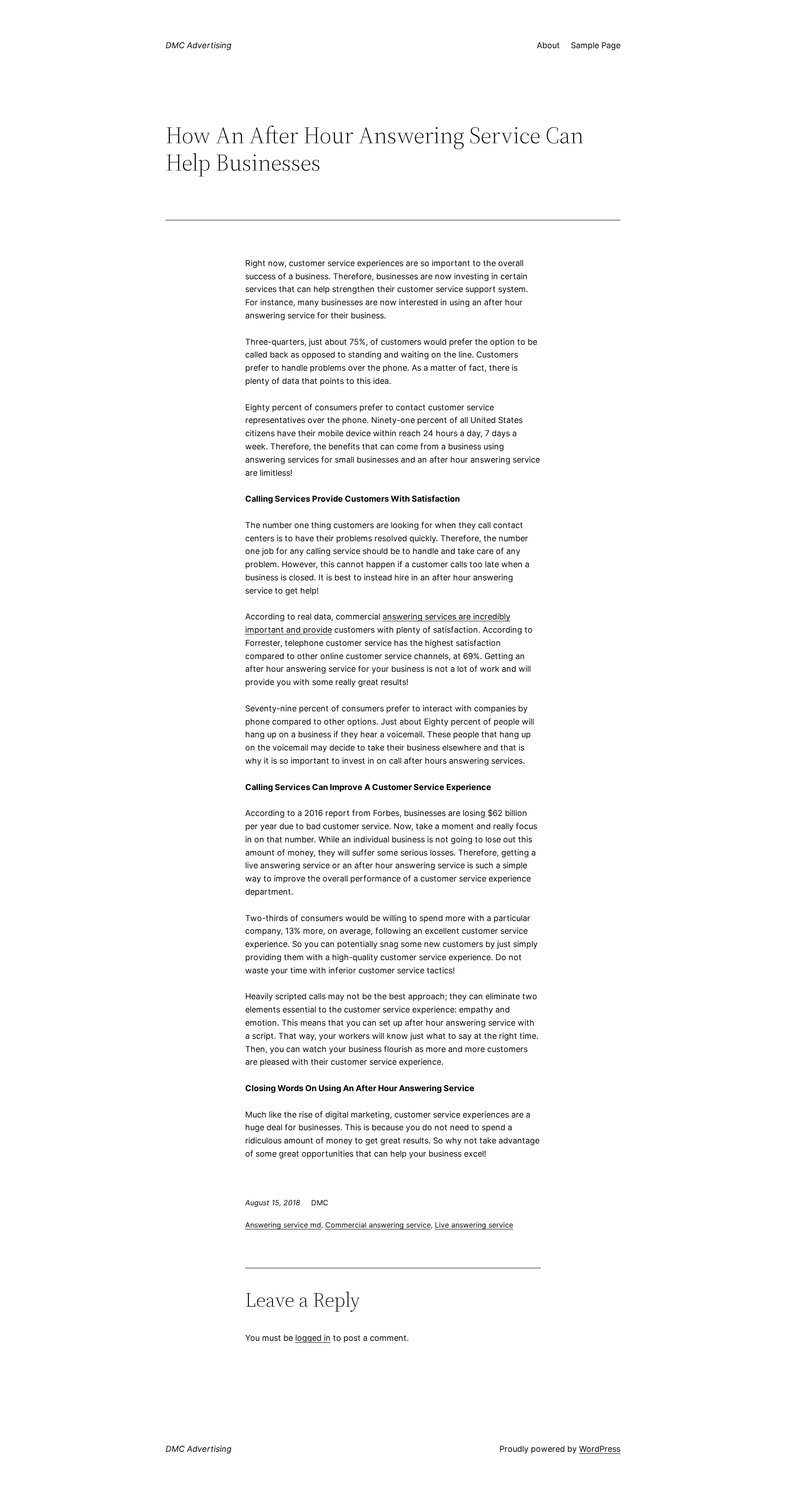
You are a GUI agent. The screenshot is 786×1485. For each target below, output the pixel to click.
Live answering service (474, 1224)
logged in (313, 1338)
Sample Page (595, 45)
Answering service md (283, 1224)
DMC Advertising (199, 45)
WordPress (599, 1449)
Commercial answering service (378, 1224)
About (548, 45)
